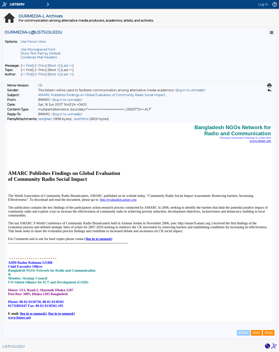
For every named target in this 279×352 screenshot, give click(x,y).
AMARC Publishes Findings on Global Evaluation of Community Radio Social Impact (101, 95)
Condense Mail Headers (39, 57)
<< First (27, 66)
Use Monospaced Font (38, 49)
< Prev (41, 66)
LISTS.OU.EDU (13, 347)
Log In (263, 4)
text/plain (45, 119)
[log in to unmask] (190, 90)
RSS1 (256, 333)
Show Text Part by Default (41, 53)
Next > (54, 66)
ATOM (243, 333)
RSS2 (269, 333)
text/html (81, 119)
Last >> (67, 66)
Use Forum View (33, 42)
